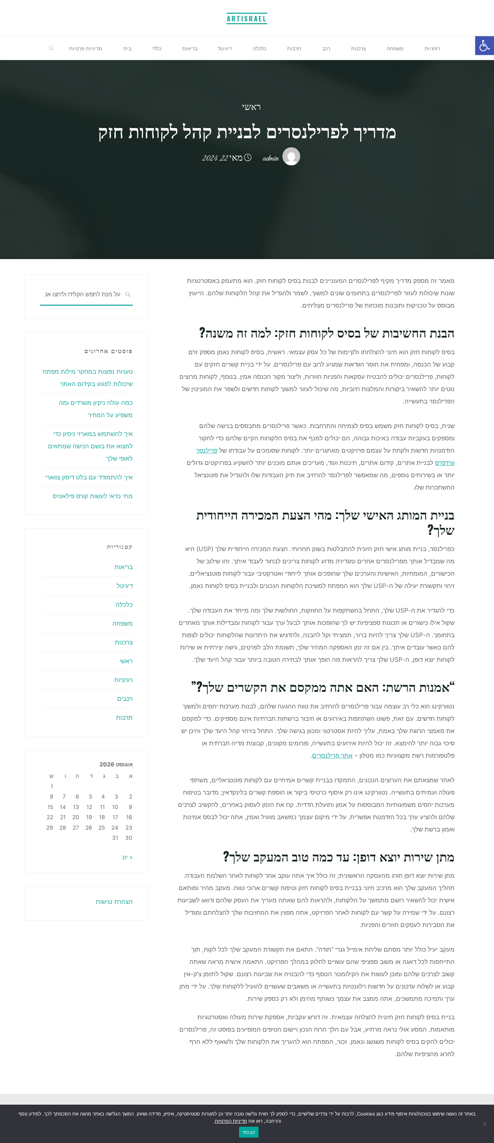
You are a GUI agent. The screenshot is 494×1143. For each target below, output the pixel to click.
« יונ (127, 857)
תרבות (124, 717)
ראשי (251, 108)
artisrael (247, 18)
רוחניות (123, 679)
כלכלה (124, 604)
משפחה (122, 623)
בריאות (124, 567)
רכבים (125, 698)
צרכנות (124, 642)
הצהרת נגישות (114, 901)
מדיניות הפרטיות (231, 1121)
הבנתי (249, 1132)
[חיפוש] (51, 48)
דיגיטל (125, 585)
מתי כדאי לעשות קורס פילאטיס (93, 496)
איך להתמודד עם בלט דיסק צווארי (89, 477)
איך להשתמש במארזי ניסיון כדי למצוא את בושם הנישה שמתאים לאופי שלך (90, 446)
